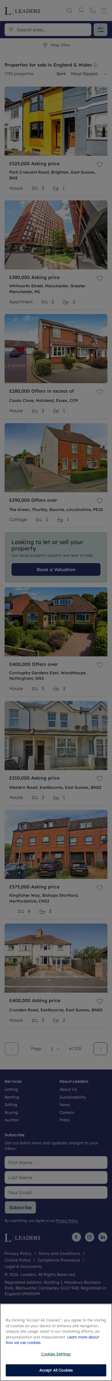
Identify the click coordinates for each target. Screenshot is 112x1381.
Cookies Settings (56, 1354)
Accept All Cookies (56, 1370)
